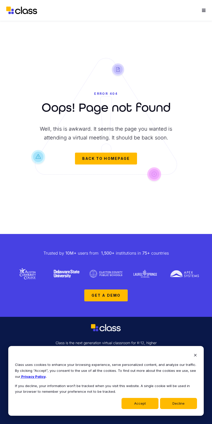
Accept (140, 403)
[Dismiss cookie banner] (195, 356)
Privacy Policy (33, 376)
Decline (178, 403)
